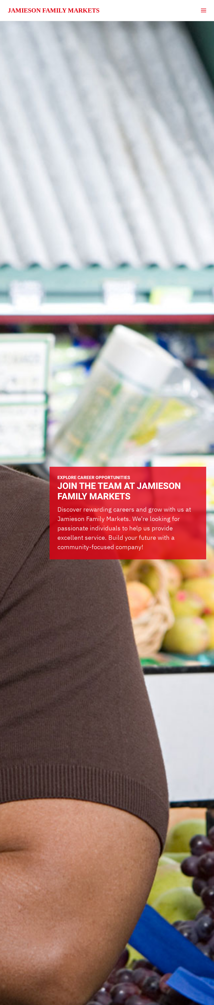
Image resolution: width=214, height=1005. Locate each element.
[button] (203, 10)
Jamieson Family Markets (53, 10)
